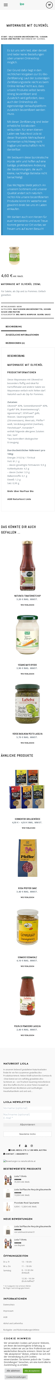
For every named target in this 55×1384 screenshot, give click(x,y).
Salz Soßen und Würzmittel (24, 37)
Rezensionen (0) (15, 343)
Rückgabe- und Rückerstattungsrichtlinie (21, 1330)
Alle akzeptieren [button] (32, 1370)
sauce (47, 314)
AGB (5, 1317)
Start (4, 37)
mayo (23, 314)
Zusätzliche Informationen (22, 335)
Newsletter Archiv (27, 1134)
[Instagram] (32, 1145)
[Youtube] (26, 1145)
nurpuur (31, 314)
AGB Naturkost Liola (19, 499)
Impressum (8, 1311)
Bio (17, 314)
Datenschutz (9, 1304)
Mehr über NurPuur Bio (20, 491)
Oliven (40, 314)
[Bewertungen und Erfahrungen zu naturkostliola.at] (19, 1161)
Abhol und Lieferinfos (13, 1323)
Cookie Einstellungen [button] (16, 1377)
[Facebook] (19, 1145)
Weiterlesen (27, 605)
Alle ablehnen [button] (13, 1370)
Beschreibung (14, 327)
